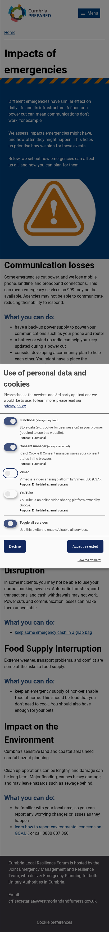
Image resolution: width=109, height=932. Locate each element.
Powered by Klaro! (89, 560)
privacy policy (15, 406)
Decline (15, 546)
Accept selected (85, 546)
